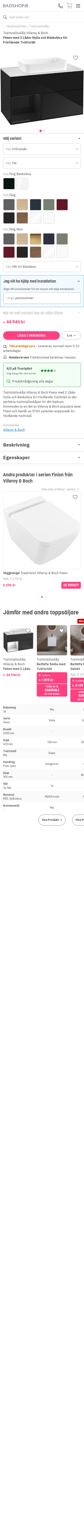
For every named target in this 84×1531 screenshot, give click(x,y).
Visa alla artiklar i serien (58, 489)
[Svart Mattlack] (9, 218)
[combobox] (42, 149)
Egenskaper (16, 457)
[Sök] (5, 17)
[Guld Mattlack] (35, 239)
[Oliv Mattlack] (49, 205)
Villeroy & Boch (14, 430)
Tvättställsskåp (39, 26)
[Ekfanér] (22, 205)
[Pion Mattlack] (62, 205)
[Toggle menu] (78, 6)
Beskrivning (16, 445)
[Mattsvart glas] (9, 183)
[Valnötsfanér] (22, 218)
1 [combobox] (69, 335)
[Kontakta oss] (60, 6)
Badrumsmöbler (17, 26)
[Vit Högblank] (35, 218)
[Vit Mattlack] (49, 218)
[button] (42, 138)
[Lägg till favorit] (75, 58)
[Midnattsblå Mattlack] (35, 205)
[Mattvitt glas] (22, 183)
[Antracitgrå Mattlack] (9, 205)
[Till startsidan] (15, 5)
